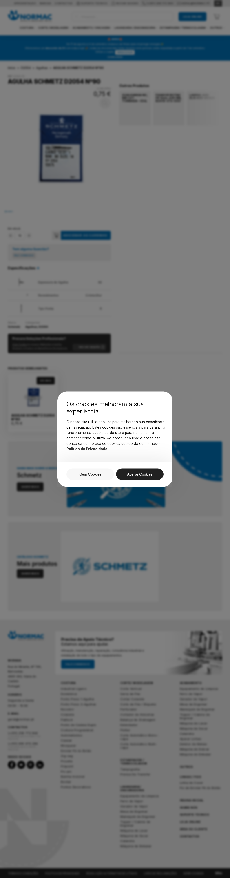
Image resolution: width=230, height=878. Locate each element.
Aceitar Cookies (140, 474)
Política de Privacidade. (87, 448)
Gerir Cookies (90, 474)
